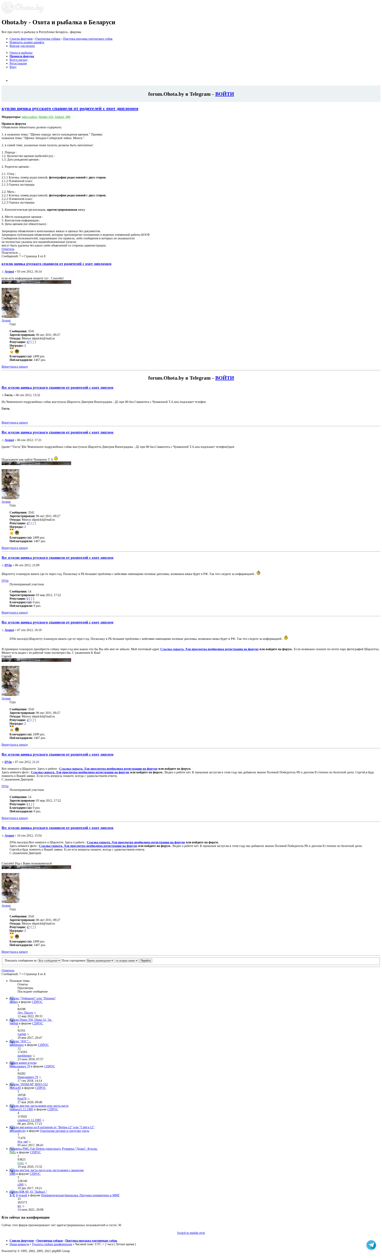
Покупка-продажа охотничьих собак (88, 38)
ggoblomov (17, 1045)
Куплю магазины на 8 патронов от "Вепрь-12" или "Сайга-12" (52, 1127)
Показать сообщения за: (21, 960)
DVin (8, 565)
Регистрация (18, 63)
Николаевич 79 (20, 1066)
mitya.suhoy (29, 117)
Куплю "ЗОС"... (20, 1041)
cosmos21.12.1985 (21, 1109)
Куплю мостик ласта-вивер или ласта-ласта (39, 1105)
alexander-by (18, 1130)
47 (28, 342)
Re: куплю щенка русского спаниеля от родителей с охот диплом (57, 387)
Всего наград (18, 59)
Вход (13, 67)
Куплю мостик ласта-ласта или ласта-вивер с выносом (47, 1170)
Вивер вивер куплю (23, 1062)
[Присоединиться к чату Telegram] (371, 1246)
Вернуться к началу (15, 366)
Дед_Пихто (25, 1012)
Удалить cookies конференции (52, 1244)
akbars (14, 1002)
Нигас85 (15, 1087)
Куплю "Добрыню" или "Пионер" (33, 998)
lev (19, 1206)
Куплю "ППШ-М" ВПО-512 (29, 1084)
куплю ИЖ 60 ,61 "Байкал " (28, 1191)
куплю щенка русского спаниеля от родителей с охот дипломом (70, 108)
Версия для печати (22, 46)
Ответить (8, 249)
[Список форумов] (22, 12)
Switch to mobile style (191, 1233)
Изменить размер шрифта (27, 42)
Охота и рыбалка (21, 52)
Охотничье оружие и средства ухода (64, 1130)
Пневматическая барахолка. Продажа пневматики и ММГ (80, 1195)
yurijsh (14, 1023)
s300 (13, 1173)
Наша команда (19, 1244)
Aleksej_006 (62, 117)
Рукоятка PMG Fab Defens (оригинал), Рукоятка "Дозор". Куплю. (54, 1148)
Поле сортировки (74, 960)
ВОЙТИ (224, 94)
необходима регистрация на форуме (233, 649)
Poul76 (22, 1098)
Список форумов (21, 38)
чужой (22, 1195)
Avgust (9, 271)
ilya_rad (23, 1141)
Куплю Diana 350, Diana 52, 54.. (31, 1019)
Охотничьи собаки (47, 38)
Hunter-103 (46, 117)
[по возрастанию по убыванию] (133, 960)
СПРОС (37, 1002)
